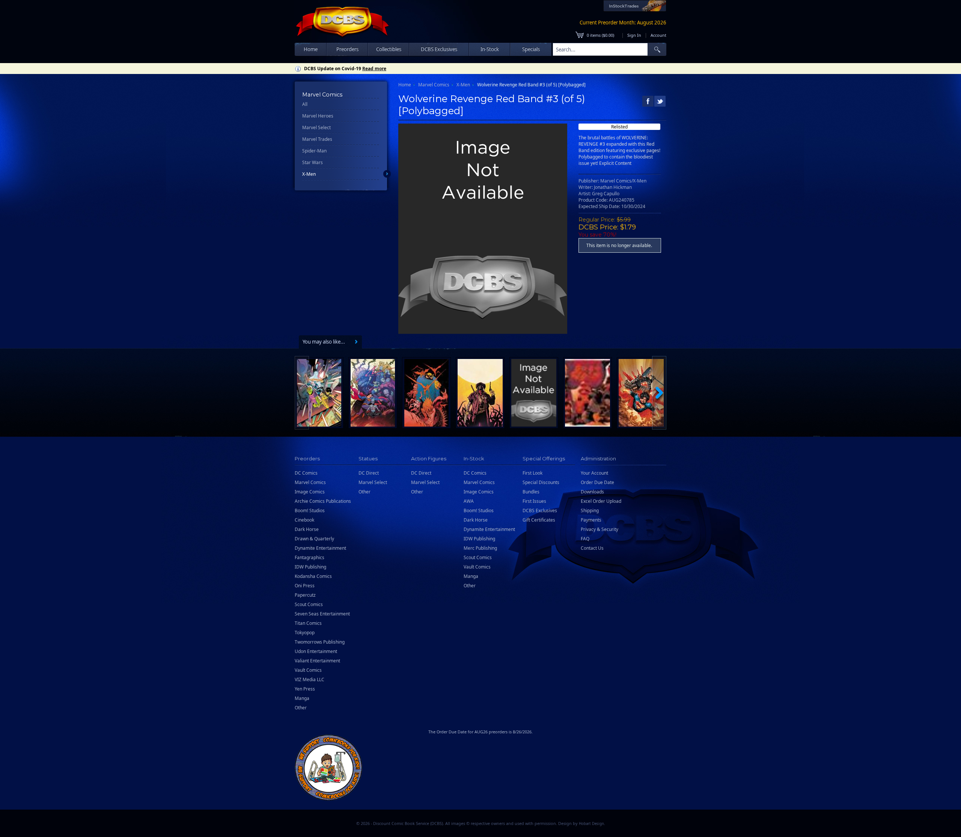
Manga (302, 698)
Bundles (531, 492)
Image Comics (310, 492)
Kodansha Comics (313, 576)
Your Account (594, 473)
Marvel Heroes (317, 116)
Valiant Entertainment (317, 661)
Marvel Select (316, 127)
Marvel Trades (317, 139)
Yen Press (305, 689)
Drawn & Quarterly (314, 538)
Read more (374, 68)
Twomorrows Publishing (320, 642)
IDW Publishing (310, 567)
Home (311, 49)
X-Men (309, 174)
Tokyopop (305, 632)
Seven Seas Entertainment (322, 614)
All (304, 104)
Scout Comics (309, 604)
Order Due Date (597, 482)
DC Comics (306, 473)
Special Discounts (541, 482)
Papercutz (305, 595)
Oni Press (305, 585)
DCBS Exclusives (540, 510)
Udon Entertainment (316, 651)
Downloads (592, 492)
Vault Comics (308, 670)
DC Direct (368, 473)
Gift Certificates (539, 520)
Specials (531, 49)
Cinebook (304, 520)
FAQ (585, 538)
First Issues (534, 501)
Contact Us (592, 548)
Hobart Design (591, 823)
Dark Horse (307, 529)
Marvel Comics (433, 84)
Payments (591, 520)
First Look (532, 473)
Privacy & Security (599, 529)
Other (301, 707)
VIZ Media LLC (309, 679)
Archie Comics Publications (323, 501)
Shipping (590, 510)
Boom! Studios (310, 510)
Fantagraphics (309, 557)
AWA (469, 501)
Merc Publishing (480, 548)
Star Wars (312, 162)
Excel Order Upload (601, 501)
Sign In (634, 35)
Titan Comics (308, 623)
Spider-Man (314, 151)
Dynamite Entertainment (320, 548)
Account (658, 35)
